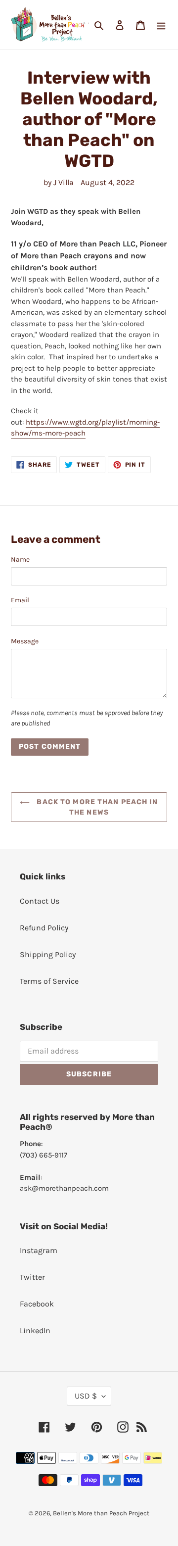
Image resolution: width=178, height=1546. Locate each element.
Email (20, 600)
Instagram (38, 1250)
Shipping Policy (48, 954)
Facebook (37, 1303)
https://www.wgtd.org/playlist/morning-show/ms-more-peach (85, 428)
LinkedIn (35, 1330)
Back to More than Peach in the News (96, 807)
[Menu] (161, 25)
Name (20, 559)
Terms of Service (49, 981)
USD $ (86, 1396)
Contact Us (39, 901)
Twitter (32, 1277)
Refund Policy (44, 927)
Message (25, 641)
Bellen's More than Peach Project (101, 1513)
